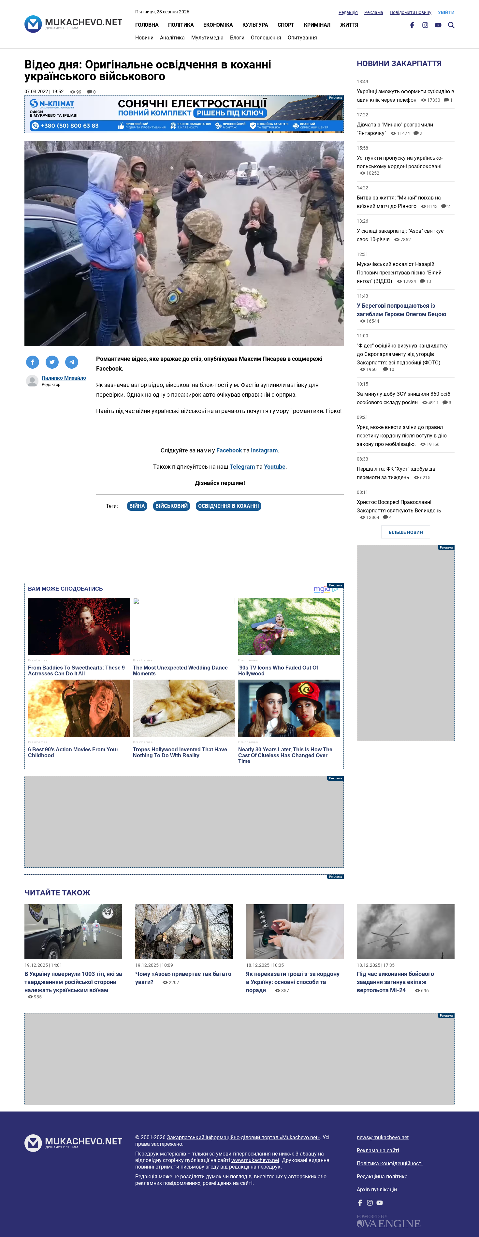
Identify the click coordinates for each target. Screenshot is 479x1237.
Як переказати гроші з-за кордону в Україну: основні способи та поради (293, 982)
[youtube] (438, 26)
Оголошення (266, 38)
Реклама (373, 12)
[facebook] (412, 26)
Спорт (286, 25)
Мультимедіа (207, 38)
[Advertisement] (184, 821)
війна (137, 506)
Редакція (348, 12)
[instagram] (425, 26)
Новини (144, 38)
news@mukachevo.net (383, 1137)
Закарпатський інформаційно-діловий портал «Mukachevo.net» (243, 1137)
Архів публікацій (377, 1189)
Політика (181, 25)
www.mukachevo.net (255, 1160)
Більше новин (406, 532)
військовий (171, 506)
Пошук (451, 25)
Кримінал (317, 25)
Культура (255, 25)
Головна (146, 25)
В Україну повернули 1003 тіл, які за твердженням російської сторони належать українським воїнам (73, 982)
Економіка (218, 25)
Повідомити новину (410, 12)
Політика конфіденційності (390, 1163)
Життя (349, 25)
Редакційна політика (382, 1176)
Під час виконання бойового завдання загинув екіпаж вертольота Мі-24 (395, 982)
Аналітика (172, 38)
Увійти (446, 12)
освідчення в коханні (228, 506)
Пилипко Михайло (64, 378)
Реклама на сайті (378, 1150)
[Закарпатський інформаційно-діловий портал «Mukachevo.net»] (73, 24)
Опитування (302, 38)
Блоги (237, 38)
